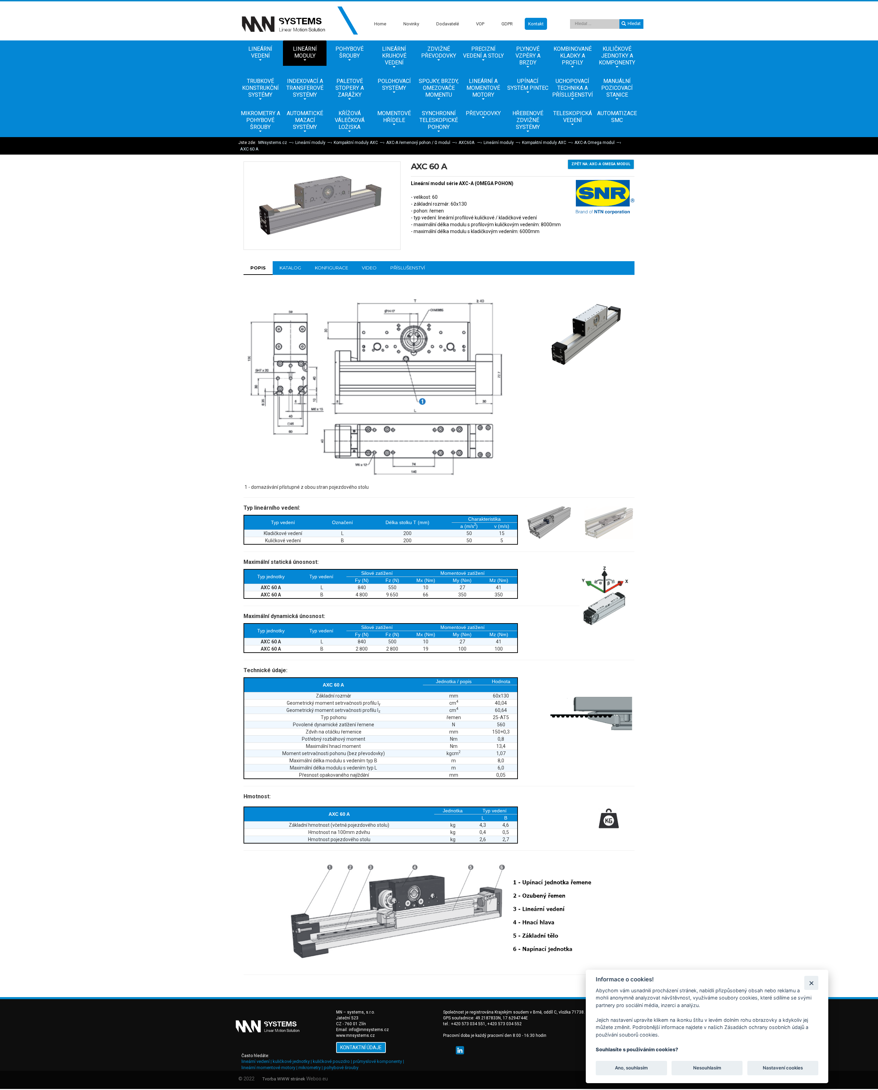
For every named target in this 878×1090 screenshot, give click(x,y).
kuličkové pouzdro (331, 1061)
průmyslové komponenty (377, 1061)
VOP (480, 23)
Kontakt (536, 23)
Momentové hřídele (394, 116)
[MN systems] (298, 21)
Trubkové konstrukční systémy (260, 88)
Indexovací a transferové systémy (304, 88)
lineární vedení (255, 1061)
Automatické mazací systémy (305, 120)
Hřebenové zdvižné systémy (527, 120)
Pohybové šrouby (349, 52)
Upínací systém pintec (527, 84)
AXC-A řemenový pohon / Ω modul (418, 142)
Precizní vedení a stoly (483, 52)
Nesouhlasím (707, 1068)
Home (380, 23)
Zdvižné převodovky (438, 52)
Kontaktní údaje (361, 1047)
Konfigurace (331, 267)
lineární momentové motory (268, 1067)
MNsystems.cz (272, 142)
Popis (258, 267)
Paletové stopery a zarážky (349, 88)
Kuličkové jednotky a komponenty (617, 56)
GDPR (507, 23)
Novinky (411, 23)
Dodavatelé (447, 23)
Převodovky (483, 113)
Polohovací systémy (394, 84)
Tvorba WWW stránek (283, 1078)
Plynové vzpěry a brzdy (528, 56)
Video (369, 267)
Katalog (290, 267)
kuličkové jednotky (291, 1061)
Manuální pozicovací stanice (617, 88)
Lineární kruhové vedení (394, 56)
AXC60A (467, 142)
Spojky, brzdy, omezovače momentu (439, 88)
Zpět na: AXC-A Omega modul (600, 164)
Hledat (634, 23)
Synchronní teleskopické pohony (438, 120)
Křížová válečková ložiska (350, 120)
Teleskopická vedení (572, 116)
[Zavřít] (811, 983)
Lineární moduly (305, 52)
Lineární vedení (260, 52)
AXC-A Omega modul (594, 142)
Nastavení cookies (783, 1068)
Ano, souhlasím (631, 1068)
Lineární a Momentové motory (483, 88)
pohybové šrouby (341, 1067)
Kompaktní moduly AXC (356, 142)
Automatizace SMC (617, 116)
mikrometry (309, 1067)
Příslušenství (407, 267)
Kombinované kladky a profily (573, 56)
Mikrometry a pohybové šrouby (260, 120)
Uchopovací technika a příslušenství (572, 88)
